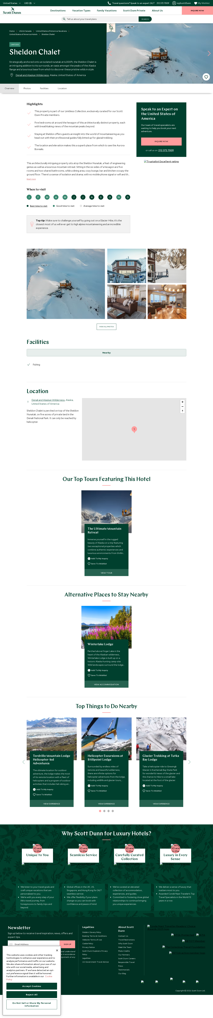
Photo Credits (124, 951)
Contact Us (123, 936)
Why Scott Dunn (125, 943)
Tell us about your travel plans (82, 19)
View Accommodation (106, 684)
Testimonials (124, 969)
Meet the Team (124, 947)
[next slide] (208, 53)
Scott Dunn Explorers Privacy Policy (95, 953)
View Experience (51, 803)
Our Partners (124, 954)
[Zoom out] (182, 406)
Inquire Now (161, 141)
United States (10, 3)
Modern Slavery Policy (91, 932)
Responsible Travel (126, 962)
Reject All (32, 994)
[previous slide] (111, 53)
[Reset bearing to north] (182, 411)
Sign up (67, 944)
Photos (27, 88)
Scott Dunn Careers (127, 958)
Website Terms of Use (92, 939)
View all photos (106, 326)
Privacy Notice (88, 947)
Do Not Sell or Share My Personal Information (31, 1004)
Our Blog (122, 973)
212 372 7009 (166, 150)
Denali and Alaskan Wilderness (32, 75)
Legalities (86, 958)
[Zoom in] (182, 402)
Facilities (44, 88)
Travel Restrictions (126, 939)
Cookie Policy (87, 943)
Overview (9, 88)
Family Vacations (107, 10)
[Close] (57, 950)
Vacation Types (81, 10)
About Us (157, 10)
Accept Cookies (31, 986)
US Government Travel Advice (95, 962)
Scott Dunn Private (134, 10)
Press (120, 966)
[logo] (15, 10)
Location (62, 88)
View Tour (106, 573)
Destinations (58, 10)
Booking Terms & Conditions (94, 936)
